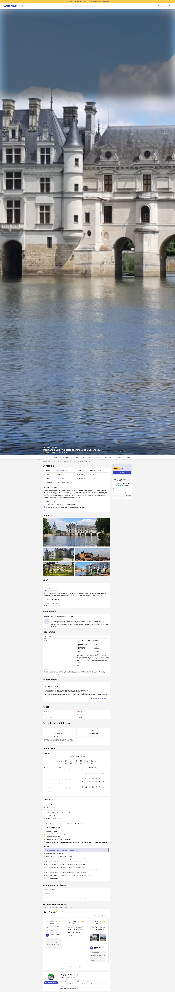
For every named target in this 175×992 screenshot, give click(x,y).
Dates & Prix (119, 457)
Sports (72, 6)
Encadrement (78, 457)
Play (92, 6)
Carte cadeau (106, 6)
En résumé (46, 457)
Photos (57, 457)
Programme (88, 457)
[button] (44, 767)
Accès (109, 457)
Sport (67, 457)
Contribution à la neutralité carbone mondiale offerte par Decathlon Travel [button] (65, 823)
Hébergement (98, 457)
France (58, 482)
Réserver (122, 472)
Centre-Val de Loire (67, 482)
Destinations (79, 6)
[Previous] (56, 762)
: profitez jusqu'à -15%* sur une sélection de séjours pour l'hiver (92, 1)
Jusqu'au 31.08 (71, 1)
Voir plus (79, 662)
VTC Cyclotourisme (62, 470)
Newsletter (98, 6)
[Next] (96, 762)
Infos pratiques (130, 457)
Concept (87, 6)
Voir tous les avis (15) (75, 967)
